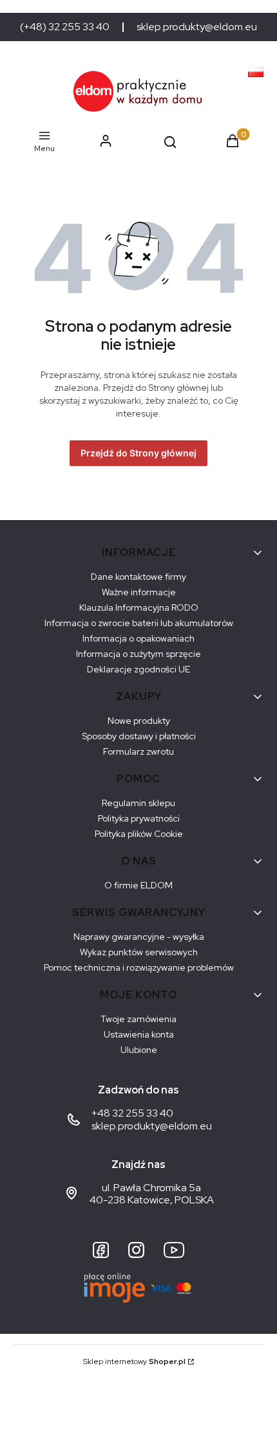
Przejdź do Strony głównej (138, 452)
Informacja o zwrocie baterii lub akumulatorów (138, 623)
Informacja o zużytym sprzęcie (138, 654)
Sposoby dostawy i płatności (139, 736)
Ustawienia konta (139, 1034)
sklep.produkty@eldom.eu (197, 27)
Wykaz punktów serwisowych (139, 952)
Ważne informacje (139, 592)
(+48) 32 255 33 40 (65, 27)
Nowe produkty (139, 720)
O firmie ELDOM (138, 885)
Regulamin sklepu (138, 803)
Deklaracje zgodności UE (138, 669)
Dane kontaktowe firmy (138, 576)
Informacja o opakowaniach (138, 638)
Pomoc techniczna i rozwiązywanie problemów (139, 967)
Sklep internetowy (134, 1361)
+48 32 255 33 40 (132, 1113)
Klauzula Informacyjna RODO (138, 607)
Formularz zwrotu (138, 751)
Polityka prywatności (139, 818)
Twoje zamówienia (138, 1019)
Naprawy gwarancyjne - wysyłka (138, 936)
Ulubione (138, 1050)
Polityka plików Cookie (139, 834)
